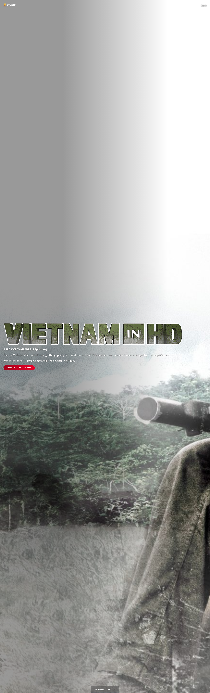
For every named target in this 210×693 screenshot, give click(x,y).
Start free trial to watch (19, 367)
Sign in (203, 5)
